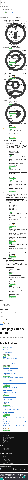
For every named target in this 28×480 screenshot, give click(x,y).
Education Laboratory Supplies (17, 69)
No (1, 479)
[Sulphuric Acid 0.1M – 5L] (15, 387)
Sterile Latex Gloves (14, 281)
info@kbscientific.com (7, 9)
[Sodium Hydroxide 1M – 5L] (15, 368)
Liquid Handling (17, 409)
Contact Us (6, 449)
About (4, 456)
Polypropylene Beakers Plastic (17, 163)
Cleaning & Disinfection (15, 290)
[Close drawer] (0, 4)
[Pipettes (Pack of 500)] (15, 406)
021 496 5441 (6, 435)
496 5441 (5, 7)
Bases (4, 370)
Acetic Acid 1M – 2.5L (15, 136)
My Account (6, 304)
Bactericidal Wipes (14, 294)
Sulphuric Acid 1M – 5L (15, 111)
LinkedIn (5, 320)
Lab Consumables (18, 55)
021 (2, 7)
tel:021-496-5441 (12, 312)
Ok (24, 477)
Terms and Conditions (8, 451)
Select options (12, 166)
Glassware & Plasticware (21, 361)
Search (18, 17)
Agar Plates (12, 54)
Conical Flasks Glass (14, 176)
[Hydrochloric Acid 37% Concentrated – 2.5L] (15, 377)
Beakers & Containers (14, 159)
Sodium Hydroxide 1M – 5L (10, 373)
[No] (3, 479)
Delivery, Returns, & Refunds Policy (12, 462)
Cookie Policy (6, 459)
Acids (10, 108)
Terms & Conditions (8, 463)
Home (1, 324)
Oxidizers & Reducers (20, 120)
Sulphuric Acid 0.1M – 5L (9, 392)
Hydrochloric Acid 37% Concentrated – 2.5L (14, 383)
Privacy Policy (6, 460)
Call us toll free (4, 312)
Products (5, 457)
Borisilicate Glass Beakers (16, 188)
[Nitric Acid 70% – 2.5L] (15, 397)
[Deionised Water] (15, 347)
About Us (5, 20)
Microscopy (19, 71)
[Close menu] (0, 1)
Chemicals (15, 108)
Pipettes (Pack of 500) (8, 412)
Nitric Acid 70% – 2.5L (9, 402)
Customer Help (7, 305)
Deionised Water (7, 352)
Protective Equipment (14, 277)
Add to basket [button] (12, 62)
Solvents (11, 350)
